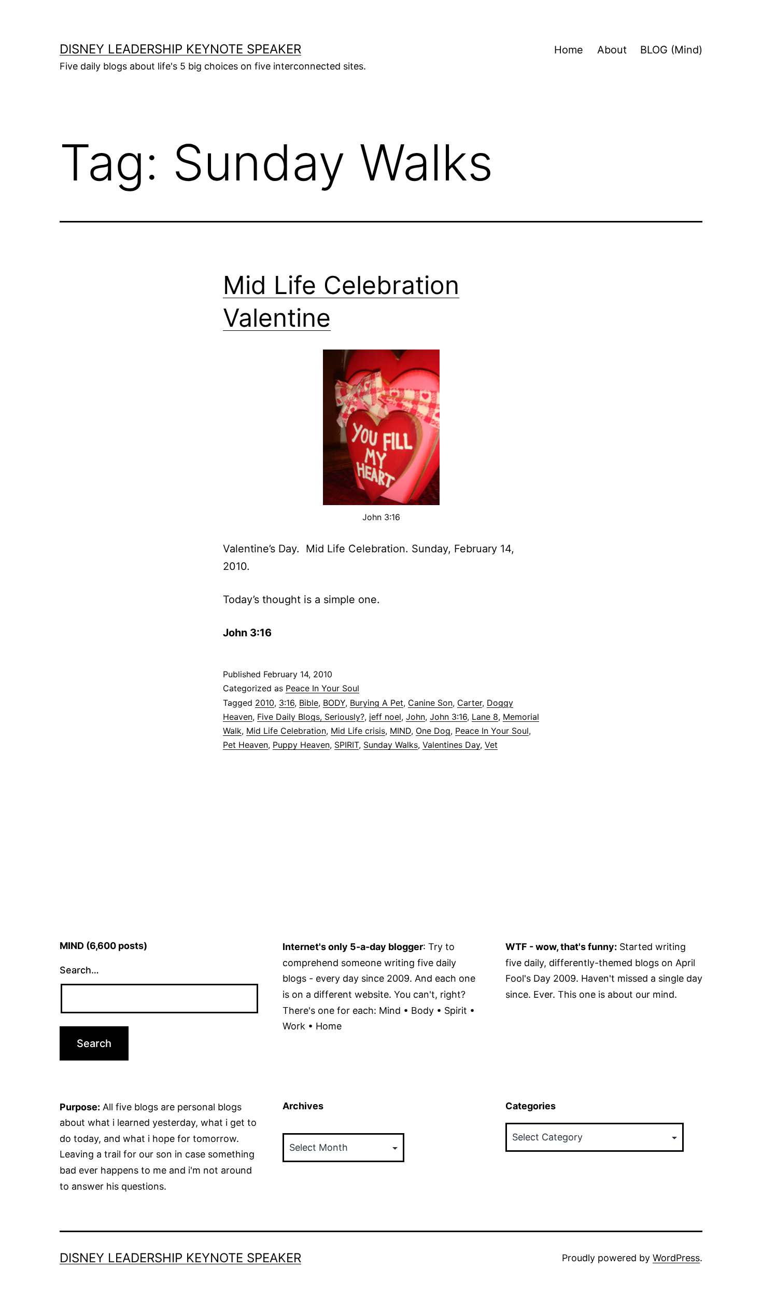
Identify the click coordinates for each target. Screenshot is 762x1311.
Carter (469, 703)
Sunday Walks (390, 745)
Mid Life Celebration (286, 731)
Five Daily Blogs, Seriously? (310, 717)
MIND (400, 731)
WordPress (676, 1257)
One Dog (433, 731)
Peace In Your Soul (322, 688)
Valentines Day (451, 745)
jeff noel (385, 717)
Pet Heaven (245, 745)
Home (568, 50)
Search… (79, 970)
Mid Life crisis (358, 731)
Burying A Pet (376, 703)
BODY (334, 703)
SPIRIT (346, 745)
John (415, 717)
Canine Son (430, 703)
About (612, 50)
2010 (264, 703)
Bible (308, 703)
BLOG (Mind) (671, 50)
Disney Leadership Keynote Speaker (180, 49)
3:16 (286, 703)
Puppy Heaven (301, 745)
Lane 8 (485, 717)
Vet (491, 745)
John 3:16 (448, 717)
